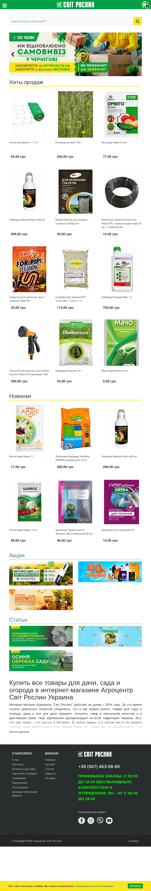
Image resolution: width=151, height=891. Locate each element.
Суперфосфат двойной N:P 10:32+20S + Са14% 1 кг (70, 299)
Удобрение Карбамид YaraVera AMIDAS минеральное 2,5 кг (72, 458)
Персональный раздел (92, 812)
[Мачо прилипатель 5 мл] (121, 342)
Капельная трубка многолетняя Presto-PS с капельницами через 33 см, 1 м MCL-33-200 (121, 223)
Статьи (49, 769)
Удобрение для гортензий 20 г (118, 530)
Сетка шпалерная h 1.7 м (23, 142)
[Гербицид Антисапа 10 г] (75, 342)
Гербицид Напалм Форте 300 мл (27, 219)
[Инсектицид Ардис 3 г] (29, 428)
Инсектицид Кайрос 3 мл (23, 530)
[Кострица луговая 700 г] (75, 114)
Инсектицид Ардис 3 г (21, 456)
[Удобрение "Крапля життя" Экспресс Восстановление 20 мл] (75, 502)
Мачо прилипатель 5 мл (114, 370)
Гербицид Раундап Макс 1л (116, 297)
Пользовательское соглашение (94, 886)
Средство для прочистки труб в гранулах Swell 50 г (27, 299)
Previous (14, 54)
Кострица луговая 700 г (68, 142)
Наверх (134, 841)
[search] (138, 21)
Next (136, 54)
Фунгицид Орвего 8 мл (114, 142)
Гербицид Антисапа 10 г (68, 370)
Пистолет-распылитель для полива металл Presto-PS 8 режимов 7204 (29, 372)
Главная (50, 759)
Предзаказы (19, 782)
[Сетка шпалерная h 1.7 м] (29, 114)
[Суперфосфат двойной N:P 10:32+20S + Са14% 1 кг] (75, 269)
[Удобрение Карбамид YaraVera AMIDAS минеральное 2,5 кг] (75, 428)
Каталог (50, 764)
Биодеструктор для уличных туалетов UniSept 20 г (71, 221)
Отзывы (50, 778)
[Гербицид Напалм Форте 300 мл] (29, 191)
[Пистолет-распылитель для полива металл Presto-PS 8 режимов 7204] (29, 342)
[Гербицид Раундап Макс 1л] (121, 269)
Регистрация (20, 787)
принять (135, 886)
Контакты (18, 764)
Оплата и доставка (24, 769)
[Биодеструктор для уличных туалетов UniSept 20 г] (75, 191)
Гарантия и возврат (24, 773)
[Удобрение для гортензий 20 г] (121, 502)
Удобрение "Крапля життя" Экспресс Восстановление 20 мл (73, 531)
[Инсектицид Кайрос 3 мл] (29, 502)
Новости (50, 773)
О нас (15, 759)
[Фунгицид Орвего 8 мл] (121, 114)
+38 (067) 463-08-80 (99, 766)
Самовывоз (19, 778)
